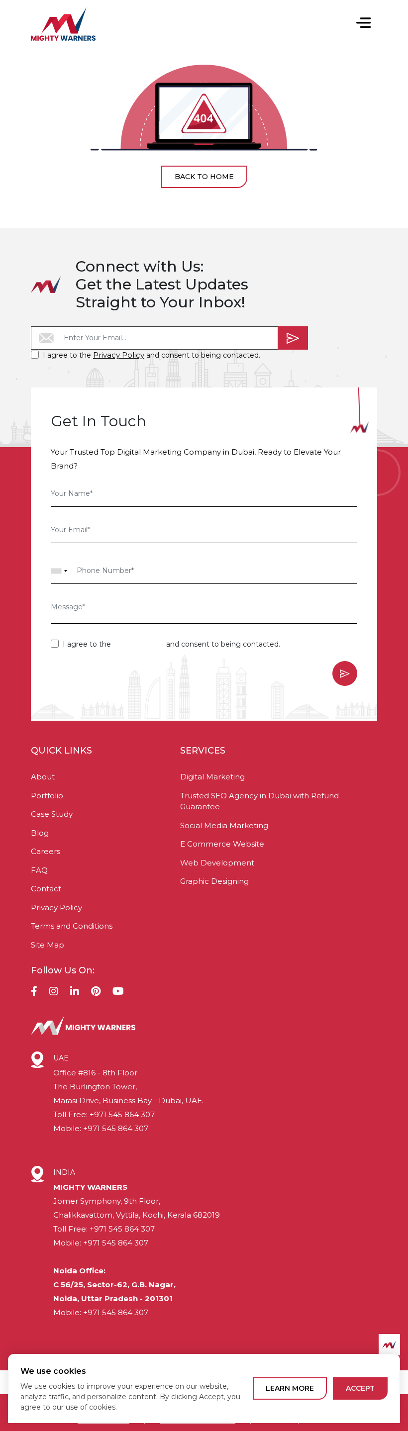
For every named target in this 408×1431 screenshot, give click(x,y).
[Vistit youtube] (118, 992)
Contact (46, 888)
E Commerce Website (222, 844)
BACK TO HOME (204, 176)
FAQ (39, 870)
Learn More (290, 1388)
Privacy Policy (118, 355)
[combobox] (59, 571)
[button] (363, 24)
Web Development (217, 862)
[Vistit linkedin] (74, 992)
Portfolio (47, 795)
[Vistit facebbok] (34, 992)
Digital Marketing (212, 776)
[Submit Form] (293, 338)
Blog (40, 833)
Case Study (52, 814)
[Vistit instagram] (53, 992)
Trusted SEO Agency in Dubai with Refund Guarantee (259, 801)
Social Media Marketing (224, 825)
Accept (360, 1388)
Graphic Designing (214, 881)
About (43, 776)
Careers (45, 851)
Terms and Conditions (71, 926)
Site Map (47, 945)
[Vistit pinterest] (96, 992)
